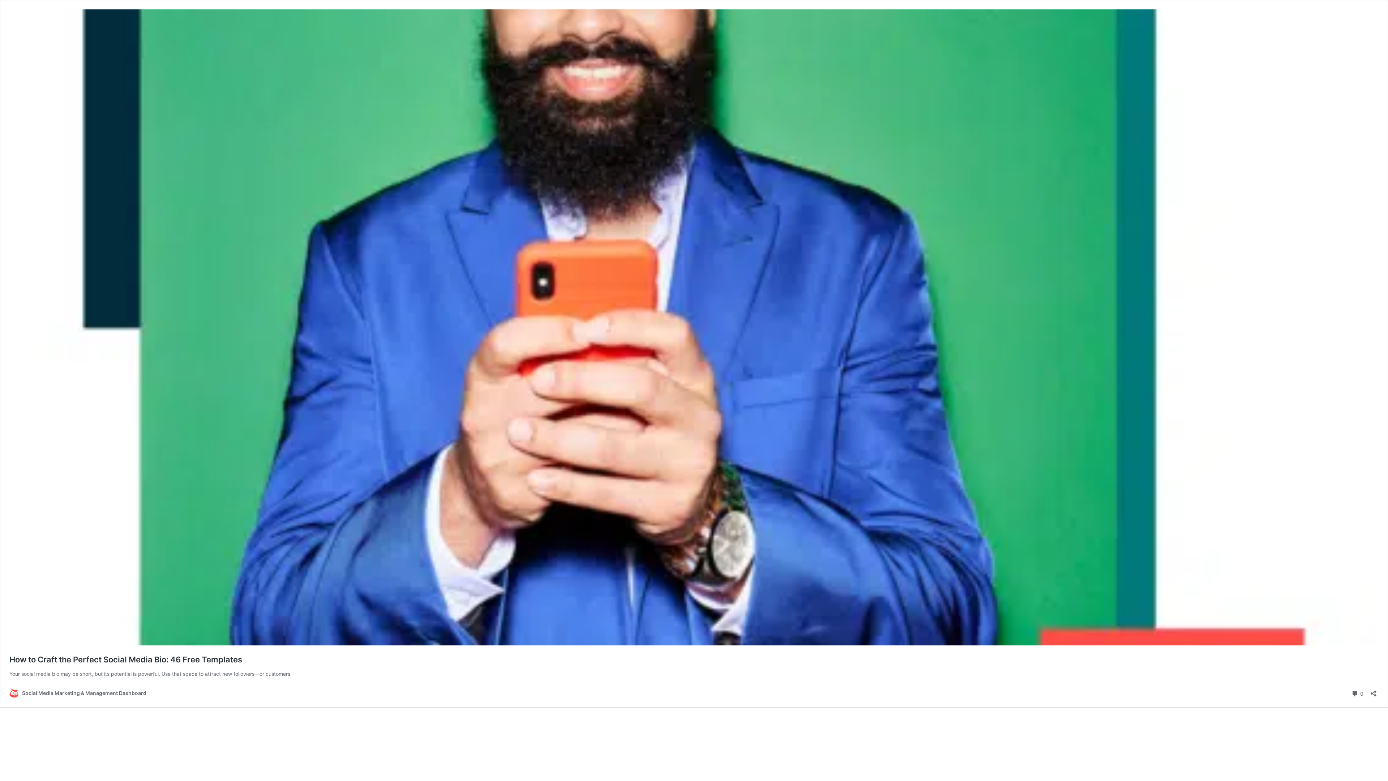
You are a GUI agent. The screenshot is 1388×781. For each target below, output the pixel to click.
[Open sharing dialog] (1373, 691)
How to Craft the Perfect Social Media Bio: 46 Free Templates (125, 659)
